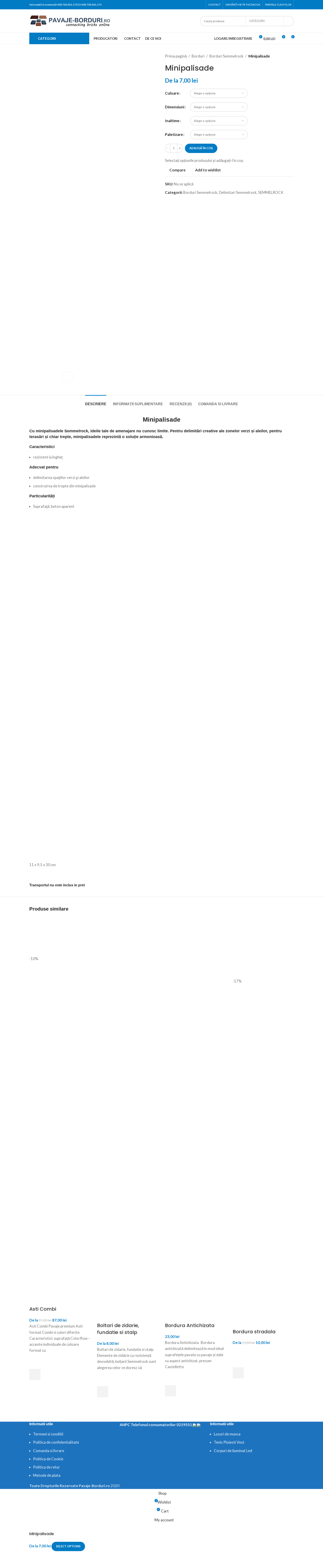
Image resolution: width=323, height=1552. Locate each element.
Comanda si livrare (48, 1450)
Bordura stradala (254, 1331)
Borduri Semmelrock (226, 56)
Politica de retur (46, 1467)
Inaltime (172, 120)
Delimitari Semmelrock (238, 192)
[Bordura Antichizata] (195, 947)
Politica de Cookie (48, 1459)
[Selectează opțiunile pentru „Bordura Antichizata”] (170, 1390)
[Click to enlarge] (67, 377)
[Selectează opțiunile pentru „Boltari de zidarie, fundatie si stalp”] (102, 1391)
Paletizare (174, 134)
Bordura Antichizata (189, 1325)
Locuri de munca (227, 1434)
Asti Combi (42, 1309)
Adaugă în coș (201, 148)
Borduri (198, 56)
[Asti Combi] (60, 935)
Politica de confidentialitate (56, 1442)
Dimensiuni (174, 107)
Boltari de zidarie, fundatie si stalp (118, 1329)
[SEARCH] (289, 21)
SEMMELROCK (270, 192)
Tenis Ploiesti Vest (229, 1442)
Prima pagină (176, 56)
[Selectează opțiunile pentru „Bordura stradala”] (238, 1372)
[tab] (95, 402)
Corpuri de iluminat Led (233, 1450)
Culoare (172, 93)
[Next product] (291, 56)
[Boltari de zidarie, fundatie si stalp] (127, 947)
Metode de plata (46, 1475)
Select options (68, 1546)
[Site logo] (70, 20)
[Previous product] (280, 56)
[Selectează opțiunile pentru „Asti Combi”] (34, 1374)
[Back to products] (286, 56)
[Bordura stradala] (263, 947)
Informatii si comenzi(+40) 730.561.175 (53, 4)
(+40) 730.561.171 (90, 4)
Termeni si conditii (48, 1434)
